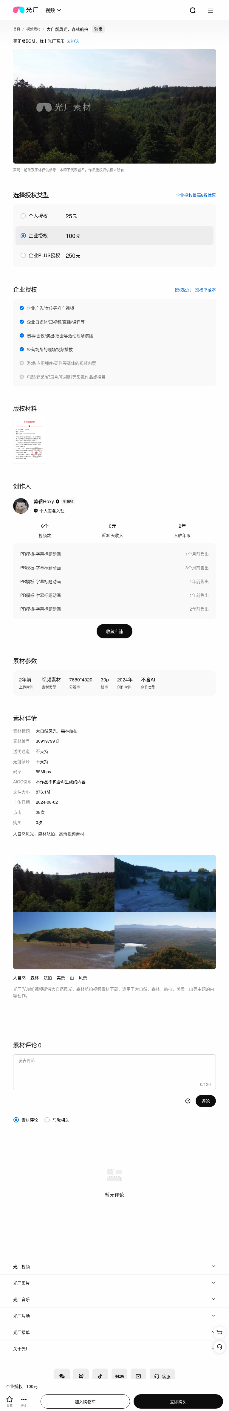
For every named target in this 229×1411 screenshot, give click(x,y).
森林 (34, 977)
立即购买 (178, 1401)
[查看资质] (35, 510)
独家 (98, 29)
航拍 (48, 977)
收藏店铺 (114, 631)
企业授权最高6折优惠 (196, 195)
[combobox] (53, 10)
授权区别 (183, 289)
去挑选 (73, 41)
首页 (16, 28)
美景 (61, 977)
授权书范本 (205, 289)
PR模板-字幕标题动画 (40, 554)
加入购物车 (85, 1401)
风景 (83, 977)
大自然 (19, 977)
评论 (206, 1101)
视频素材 (33, 28)
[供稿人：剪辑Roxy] (21, 506)
